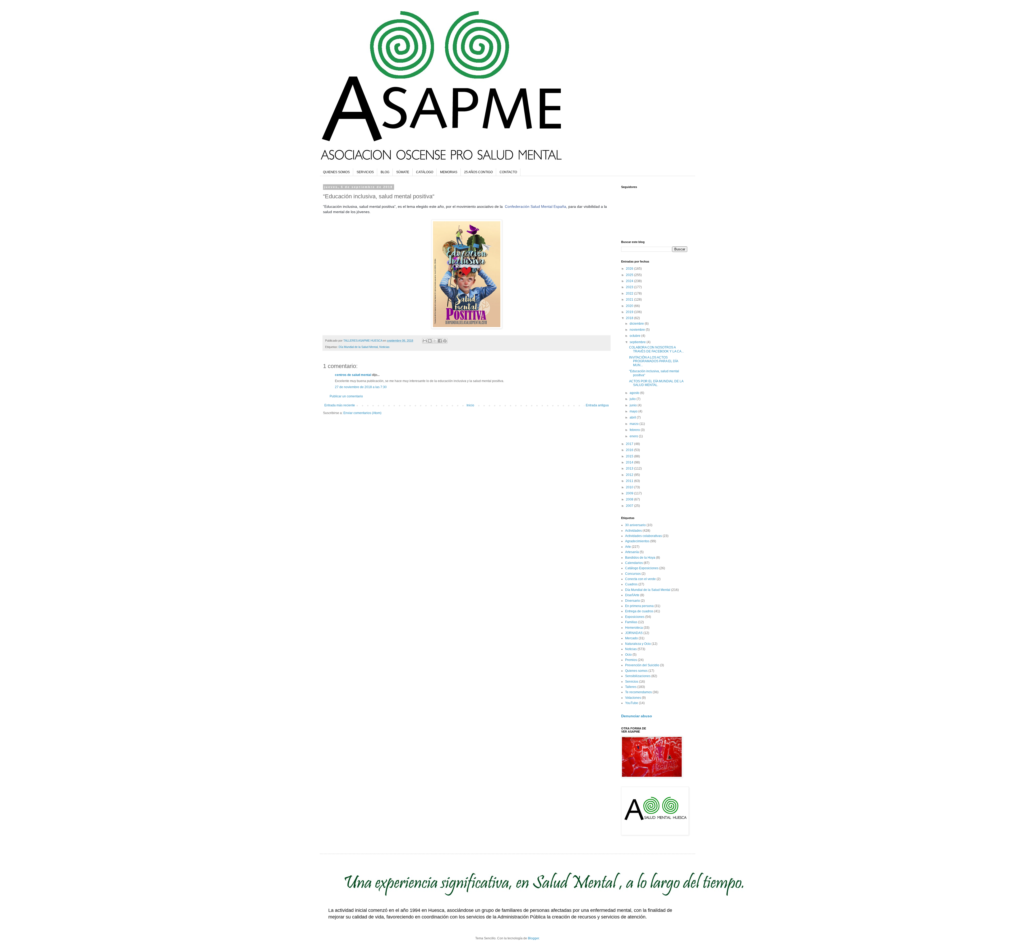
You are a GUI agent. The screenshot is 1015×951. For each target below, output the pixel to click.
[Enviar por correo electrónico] (424, 340)
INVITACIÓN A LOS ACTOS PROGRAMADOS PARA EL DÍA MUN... (653, 361)
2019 (630, 312)
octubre (635, 336)
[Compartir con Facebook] (439, 340)
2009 (630, 493)
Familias (631, 622)
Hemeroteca (634, 628)
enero (634, 436)
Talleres (630, 687)
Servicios (631, 681)
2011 (630, 481)
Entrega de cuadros (639, 611)
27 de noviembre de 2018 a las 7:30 (361, 387)
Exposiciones (634, 617)
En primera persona (639, 606)
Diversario (632, 601)
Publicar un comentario (346, 396)
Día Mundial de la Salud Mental (358, 346)
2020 (630, 306)
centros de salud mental (353, 375)
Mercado (631, 638)
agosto (635, 393)
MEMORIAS (448, 172)
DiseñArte (632, 595)
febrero (635, 430)
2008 (630, 499)
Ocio (628, 654)
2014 (630, 462)
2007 (630, 506)
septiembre (638, 342)
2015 (630, 456)
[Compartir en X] (434, 340)
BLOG (385, 172)
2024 (630, 281)
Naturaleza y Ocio (638, 644)
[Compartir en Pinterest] (444, 340)
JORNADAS (634, 633)
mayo (634, 411)
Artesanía (632, 552)
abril (633, 417)
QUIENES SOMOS (336, 172)
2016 (630, 450)
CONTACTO (508, 172)
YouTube (631, 703)
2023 (630, 287)
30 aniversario (635, 525)
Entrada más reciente (339, 405)
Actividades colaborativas (643, 536)
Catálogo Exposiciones (641, 568)
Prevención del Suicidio (642, 665)
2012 (630, 475)
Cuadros (631, 584)
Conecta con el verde (640, 579)
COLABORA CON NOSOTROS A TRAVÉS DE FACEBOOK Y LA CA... (656, 349)
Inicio (470, 405)
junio (634, 405)
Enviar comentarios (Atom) (362, 413)
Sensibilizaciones (637, 676)
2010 (630, 487)
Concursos (633, 574)
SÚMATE (402, 172)
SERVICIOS (365, 172)
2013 (630, 468)
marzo (634, 424)
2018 (630, 318)
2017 (630, 444)
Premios (631, 660)
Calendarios (634, 563)
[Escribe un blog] (429, 340)
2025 (630, 275)
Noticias (384, 346)
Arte (628, 547)
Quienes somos (636, 671)
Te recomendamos (638, 692)
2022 (630, 293)
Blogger (533, 938)
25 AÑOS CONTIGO (478, 172)
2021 (630, 299)
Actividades (633, 530)
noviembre (638, 330)
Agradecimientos (637, 541)
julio (633, 399)
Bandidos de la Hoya (640, 557)
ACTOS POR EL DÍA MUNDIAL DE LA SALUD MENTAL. (656, 383)
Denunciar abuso (636, 716)
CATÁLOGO (424, 172)
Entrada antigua (597, 405)
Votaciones (633, 698)
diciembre (637, 323)
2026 (630, 268)
